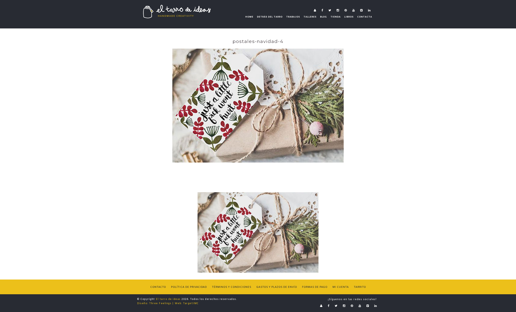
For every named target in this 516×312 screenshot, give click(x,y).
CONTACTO (158, 287)
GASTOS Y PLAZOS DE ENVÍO (276, 287)
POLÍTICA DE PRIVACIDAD (189, 287)
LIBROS (349, 17)
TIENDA (336, 17)
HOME (249, 17)
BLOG (323, 17)
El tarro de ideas (168, 299)
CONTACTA (364, 17)
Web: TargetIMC (187, 303)
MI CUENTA (340, 287)
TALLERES (310, 17)
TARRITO (360, 287)
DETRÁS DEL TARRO (270, 17)
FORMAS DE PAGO (314, 287)
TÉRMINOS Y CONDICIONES (231, 287)
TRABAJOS (293, 17)
